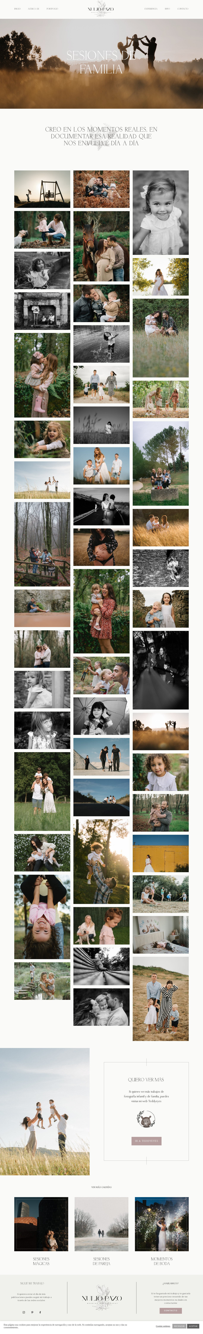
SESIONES (41, 1259)
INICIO (17, 9)
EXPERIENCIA (151, 9)
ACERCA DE (33, 9)
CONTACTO (182, 9)
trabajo (174, 1293)
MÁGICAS (41, 1264)
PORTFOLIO (52, 9)
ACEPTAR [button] (193, 1326)
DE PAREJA (101, 1264)
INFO (167, 9)
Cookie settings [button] (163, 1326)
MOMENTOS (162, 1259)
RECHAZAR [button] (179, 1326)
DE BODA (162, 1264)
